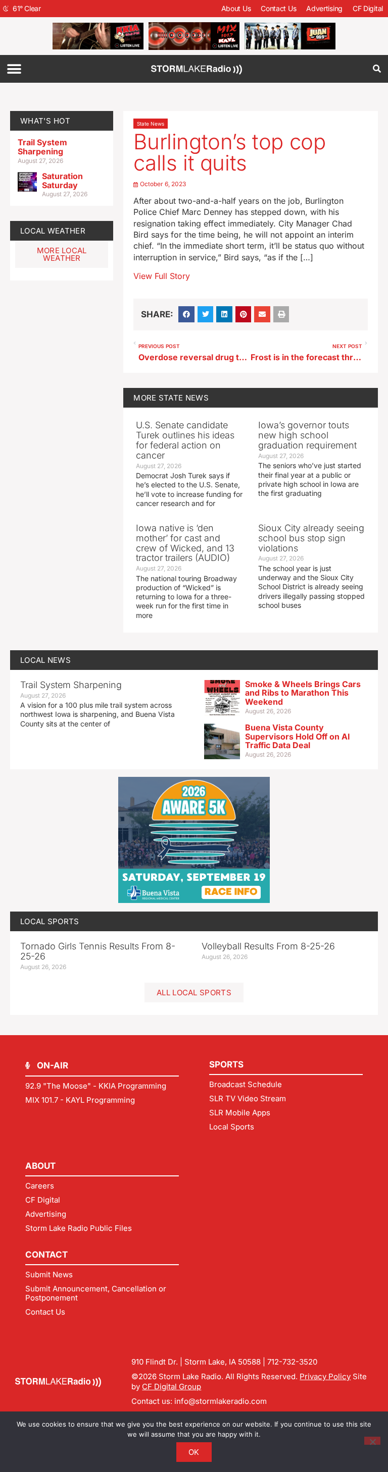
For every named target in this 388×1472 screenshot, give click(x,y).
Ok (194, 1452)
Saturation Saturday (62, 180)
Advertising (324, 8)
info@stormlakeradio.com (220, 1401)
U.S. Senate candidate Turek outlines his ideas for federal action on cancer (185, 440)
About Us (236, 8)
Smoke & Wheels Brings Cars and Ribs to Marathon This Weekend (303, 693)
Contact (46, 1255)
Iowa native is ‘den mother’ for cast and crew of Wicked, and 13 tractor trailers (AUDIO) (185, 543)
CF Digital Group (171, 1386)
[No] (372, 1441)
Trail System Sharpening (42, 146)
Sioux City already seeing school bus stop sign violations (311, 538)
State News (150, 124)
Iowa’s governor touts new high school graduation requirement (307, 435)
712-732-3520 (292, 1362)
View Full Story (161, 276)
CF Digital (368, 8)
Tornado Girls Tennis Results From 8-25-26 (97, 951)
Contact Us (278, 8)
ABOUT (40, 1166)
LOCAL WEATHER (52, 231)
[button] (14, 69)
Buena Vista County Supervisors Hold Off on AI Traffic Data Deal (297, 736)
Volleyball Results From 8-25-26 (268, 946)
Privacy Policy (325, 1376)
